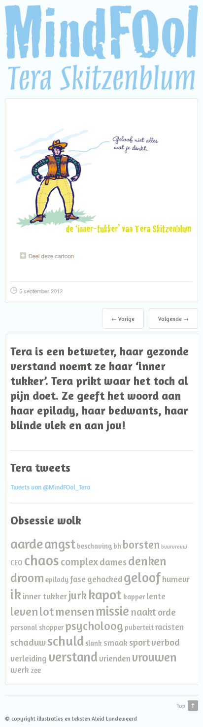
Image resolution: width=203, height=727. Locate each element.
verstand (73, 656)
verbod (165, 642)
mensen (74, 611)
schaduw (28, 642)
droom (27, 577)
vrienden (115, 658)
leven (24, 611)
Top (180, 705)
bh (117, 546)
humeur (176, 579)
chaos (41, 560)
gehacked (104, 579)
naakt (143, 612)
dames (113, 562)
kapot (105, 594)
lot (46, 611)
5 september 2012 (41, 291)
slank (93, 643)
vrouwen (154, 657)
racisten (169, 627)
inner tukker (45, 596)
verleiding (28, 658)
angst (59, 544)
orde (167, 612)
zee (36, 670)
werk (19, 669)
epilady (56, 579)
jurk (77, 595)
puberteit (139, 627)
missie (112, 611)
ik (15, 594)
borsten (141, 544)
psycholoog (94, 626)
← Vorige (123, 318)
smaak (115, 642)
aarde (26, 543)
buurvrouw (174, 547)
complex (79, 561)
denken (147, 561)
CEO (16, 562)
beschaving (94, 546)
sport (139, 642)
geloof (142, 577)
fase (78, 579)
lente (156, 596)
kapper (134, 596)
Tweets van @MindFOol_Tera (50, 487)
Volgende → (173, 318)
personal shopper (37, 627)
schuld (65, 641)
